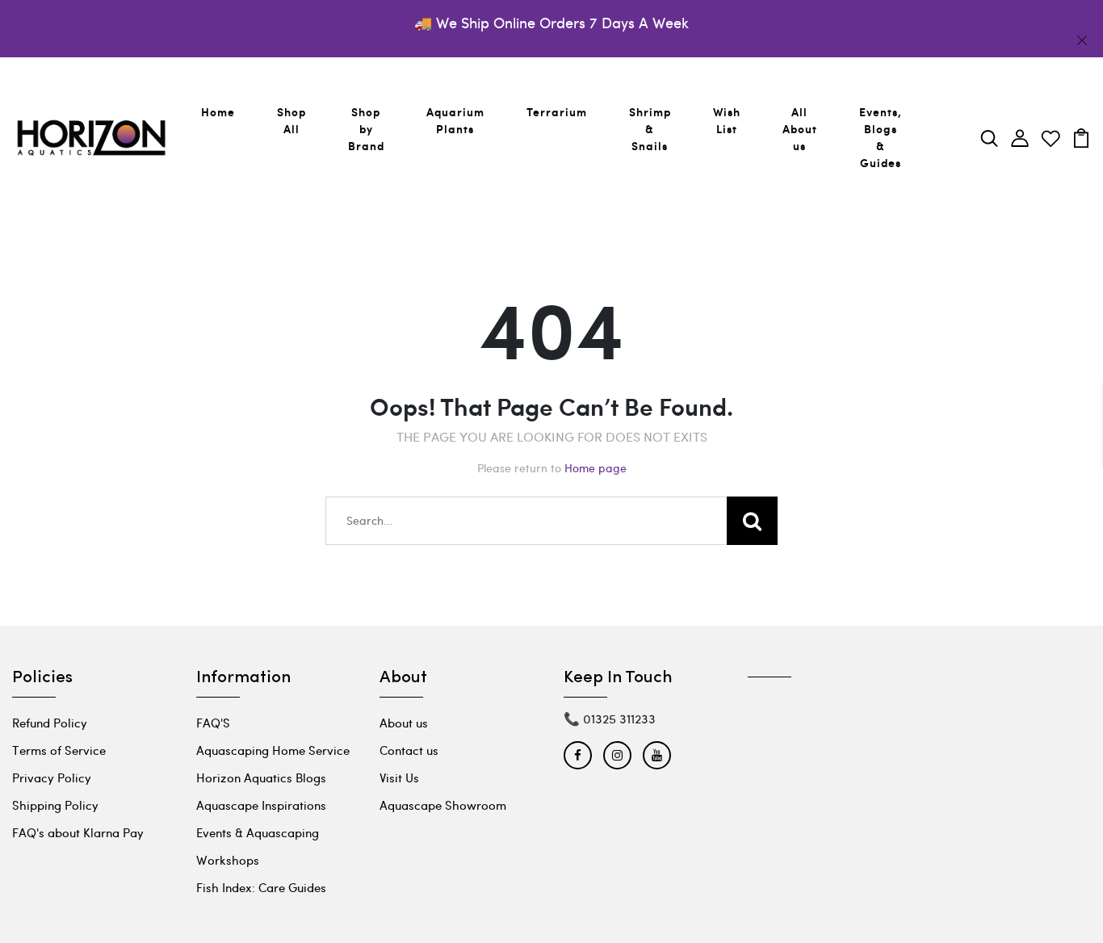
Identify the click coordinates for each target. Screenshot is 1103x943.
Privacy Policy (51, 777)
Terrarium (556, 111)
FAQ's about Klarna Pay (78, 832)
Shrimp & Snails (650, 128)
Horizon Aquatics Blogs (261, 777)
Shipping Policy (55, 805)
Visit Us (399, 777)
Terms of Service (59, 750)
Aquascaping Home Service (273, 750)
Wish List (726, 120)
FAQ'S (213, 723)
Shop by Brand (366, 128)
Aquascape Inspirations (261, 805)
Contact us (409, 750)
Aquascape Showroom (443, 805)
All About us (799, 128)
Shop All (291, 120)
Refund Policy (49, 723)
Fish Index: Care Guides (261, 887)
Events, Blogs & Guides (880, 137)
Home (218, 111)
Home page (595, 468)
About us (404, 723)
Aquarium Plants (455, 120)
